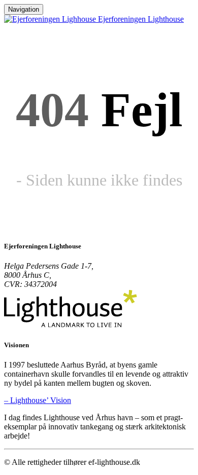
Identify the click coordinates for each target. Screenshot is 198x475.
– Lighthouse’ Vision (37, 400)
